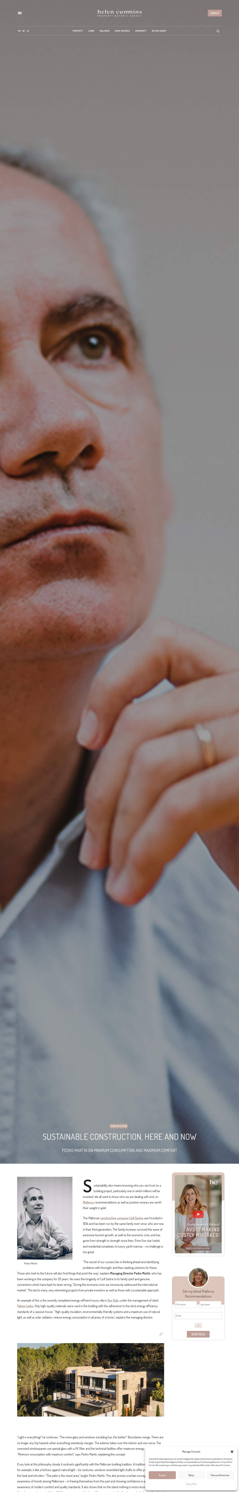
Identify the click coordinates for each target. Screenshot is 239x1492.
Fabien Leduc (25, 1306)
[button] (232, 1451)
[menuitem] (19, 30)
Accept (162, 1475)
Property (78, 30)
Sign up (214, 13)
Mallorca (105, 30)
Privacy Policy (191, 1483)
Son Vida (112, 1300)
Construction (118, 1126)
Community (141, 30)
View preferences (220, 1475)
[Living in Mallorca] (119, 13)
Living (91, 30)
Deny (191, 1475)
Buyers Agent (159, 30)
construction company (114, 1218)
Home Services (122, 30)
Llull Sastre (136, 1218)
